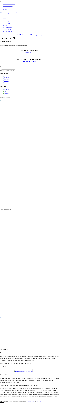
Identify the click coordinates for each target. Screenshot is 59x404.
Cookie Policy (6, 9)
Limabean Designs (7, 29)
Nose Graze (38, 401)
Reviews (5, 25)
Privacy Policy (6, 8)
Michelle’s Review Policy (9, 4)
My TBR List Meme (7, 27)
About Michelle (9, 21)
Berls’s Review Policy (8, 6)
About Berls (8, 23)
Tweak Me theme (30, 401)
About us (5, 19)
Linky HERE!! (29, 52)
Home (4, 18)
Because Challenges (7, 31)
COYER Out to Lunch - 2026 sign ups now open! (29, 35)
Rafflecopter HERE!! (29, 61)
